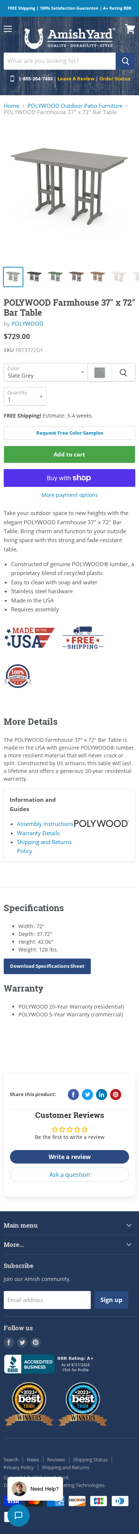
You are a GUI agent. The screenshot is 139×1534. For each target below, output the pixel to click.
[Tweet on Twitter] (87, 1094)
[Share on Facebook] (73, 1094)
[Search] (125, 61)
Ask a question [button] (69, 1175)
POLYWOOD (27, 323)
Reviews (56, 1459)
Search (11, 1459)
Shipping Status (90, 1459)
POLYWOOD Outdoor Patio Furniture (74, 106)
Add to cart (69, 454)
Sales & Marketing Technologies (70, 1485)
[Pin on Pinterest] (115, 1094)
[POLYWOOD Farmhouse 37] (69, 192)
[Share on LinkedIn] (101, 1094)
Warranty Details (38, 833)
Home (11, 106)
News (33, 1459)
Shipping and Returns (65, 1467)
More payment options (70, 495)
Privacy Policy (19, 1467)
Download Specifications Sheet (47, 966)
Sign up (111, 1300)
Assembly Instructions (45, 823)
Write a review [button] (70, 1157)
